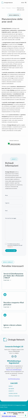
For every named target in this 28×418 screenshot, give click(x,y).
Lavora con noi (13, 393)
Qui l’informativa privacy (14, 379)
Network (8, 8)
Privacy (5, 407)
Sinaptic (23, 405)
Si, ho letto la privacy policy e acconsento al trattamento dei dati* (14, 245)
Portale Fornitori (14, 396)
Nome (6, 195)
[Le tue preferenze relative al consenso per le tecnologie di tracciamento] (25, 415)
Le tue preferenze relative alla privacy (15, 413)
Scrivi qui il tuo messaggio (10, 218)
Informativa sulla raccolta (9, 416)
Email (6, 210)
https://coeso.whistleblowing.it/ (14, 370)
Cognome (7, 203)
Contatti (11, 391)
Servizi (13, 8)
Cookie (1, 407)
